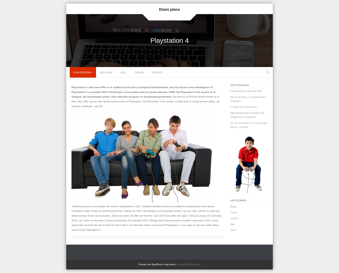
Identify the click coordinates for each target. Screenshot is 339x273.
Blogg (233, 206)
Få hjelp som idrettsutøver (243, 107)
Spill (123, 72)
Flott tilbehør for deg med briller (246, 91)
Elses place (169, 9)
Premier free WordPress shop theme (157, 264)
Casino (139, 72)
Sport (233, 230)
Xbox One (106, 72)
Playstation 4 (82, 72)
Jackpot (157, 72)
